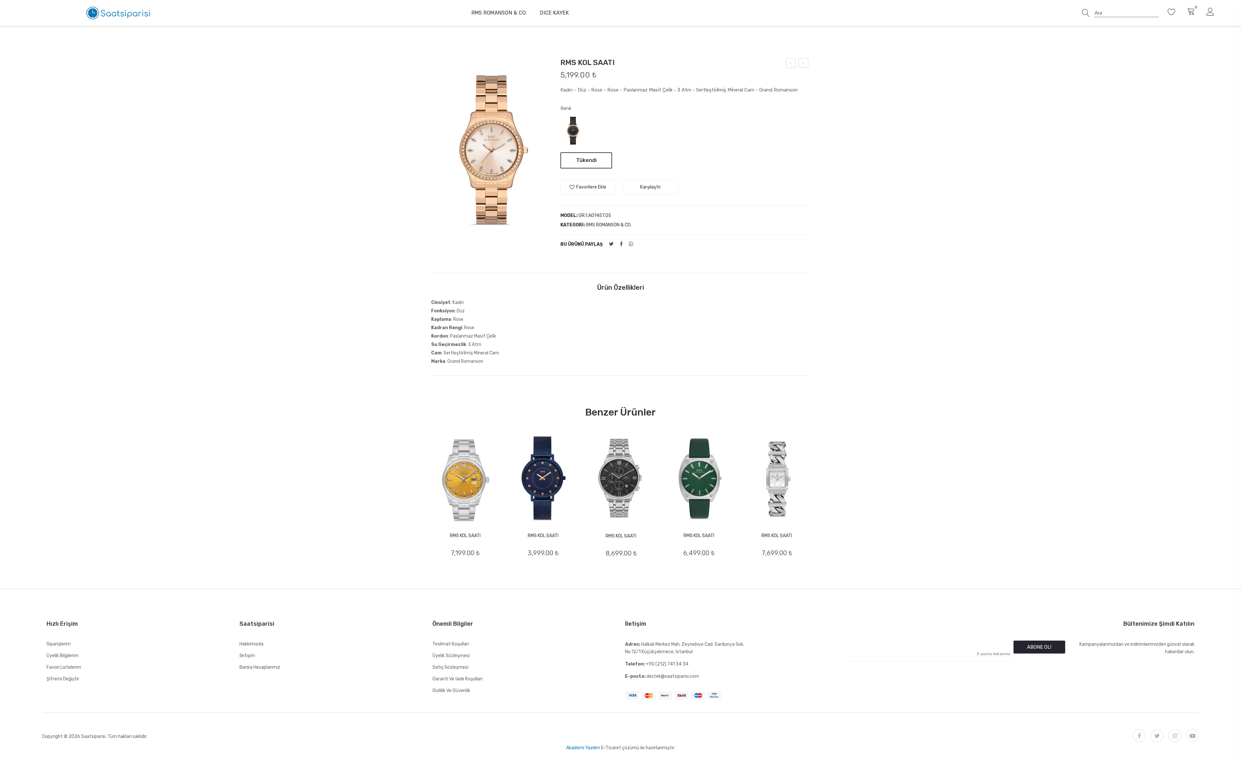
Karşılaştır (650, 187)
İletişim (247, 655)
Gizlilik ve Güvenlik (451, 690)
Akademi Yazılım (583, 748)
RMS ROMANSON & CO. (499, 13)
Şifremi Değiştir (63, 679)
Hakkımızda (251, 644)
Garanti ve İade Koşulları (457, 679)
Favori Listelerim (64, 667)
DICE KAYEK (554, 13)
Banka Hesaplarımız (259, 667)
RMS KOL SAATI (465, 535)
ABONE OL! (1039, 647)
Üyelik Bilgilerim (63, 655)
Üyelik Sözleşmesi (451, 655)
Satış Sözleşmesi (450, 667)
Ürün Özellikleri (620, 287)
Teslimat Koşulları (450, 644)
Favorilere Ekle (591, 187)
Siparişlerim (59, 644)
